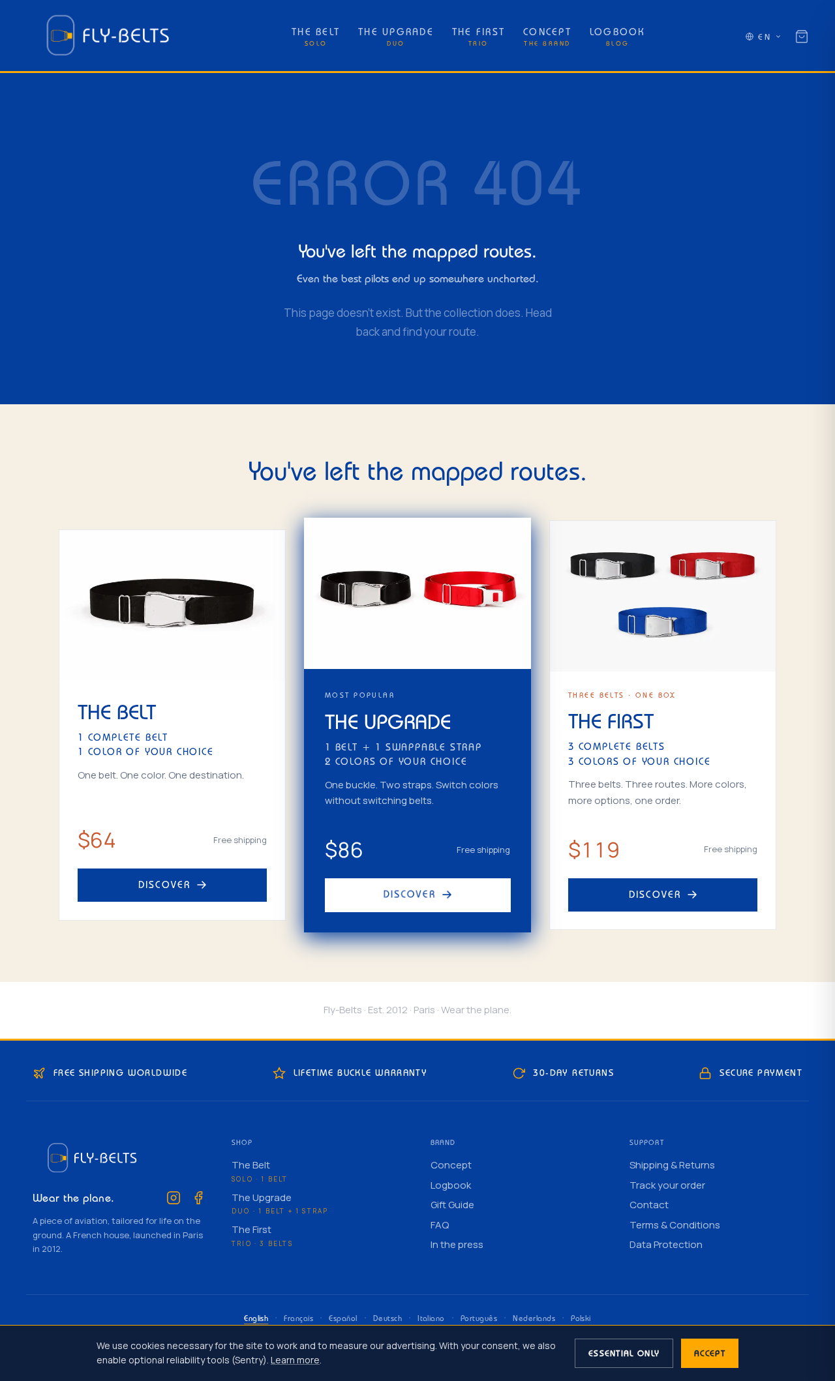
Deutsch (387, 1318)
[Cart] (802, 36)
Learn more (295, 1360)
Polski (581, 1318)
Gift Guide (452, 1204)
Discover (164, 885)
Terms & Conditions (675, 1225)
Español (343, 1318)
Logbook (451, 1185)
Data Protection (666, 1244)
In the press (457, 1244)
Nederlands (534, 1318)
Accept (709, 1353)
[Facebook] (198, 1198)
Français (298, 1318)
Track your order (667, 1185)
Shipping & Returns (672, 1165)
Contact (649, 1204)
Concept (451, 1165)
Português (479, 1318)
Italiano (431, 1318)
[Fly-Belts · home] (110, 36)
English (256, 1318)
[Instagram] (173, 1198)
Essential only (624, 1353)
